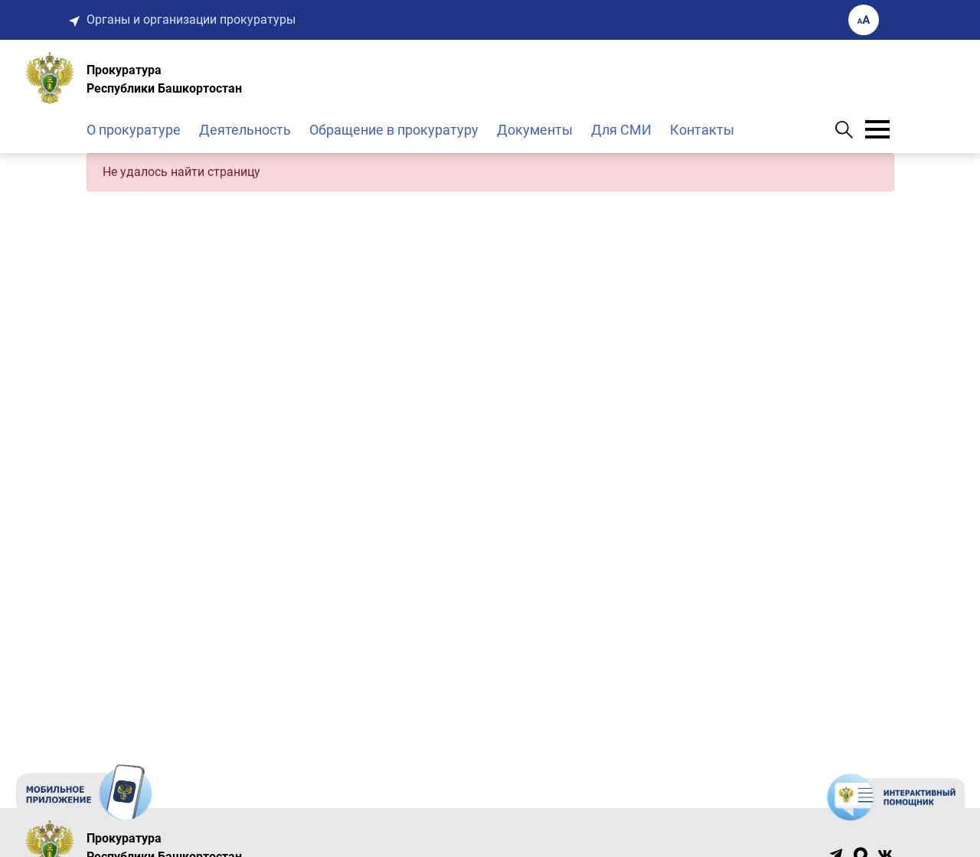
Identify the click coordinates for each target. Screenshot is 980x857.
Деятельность (245, 130)
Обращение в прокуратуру (394, 130)
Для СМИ (621, 130)
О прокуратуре (134, 130)
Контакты (702, 130)
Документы (535, 130)
